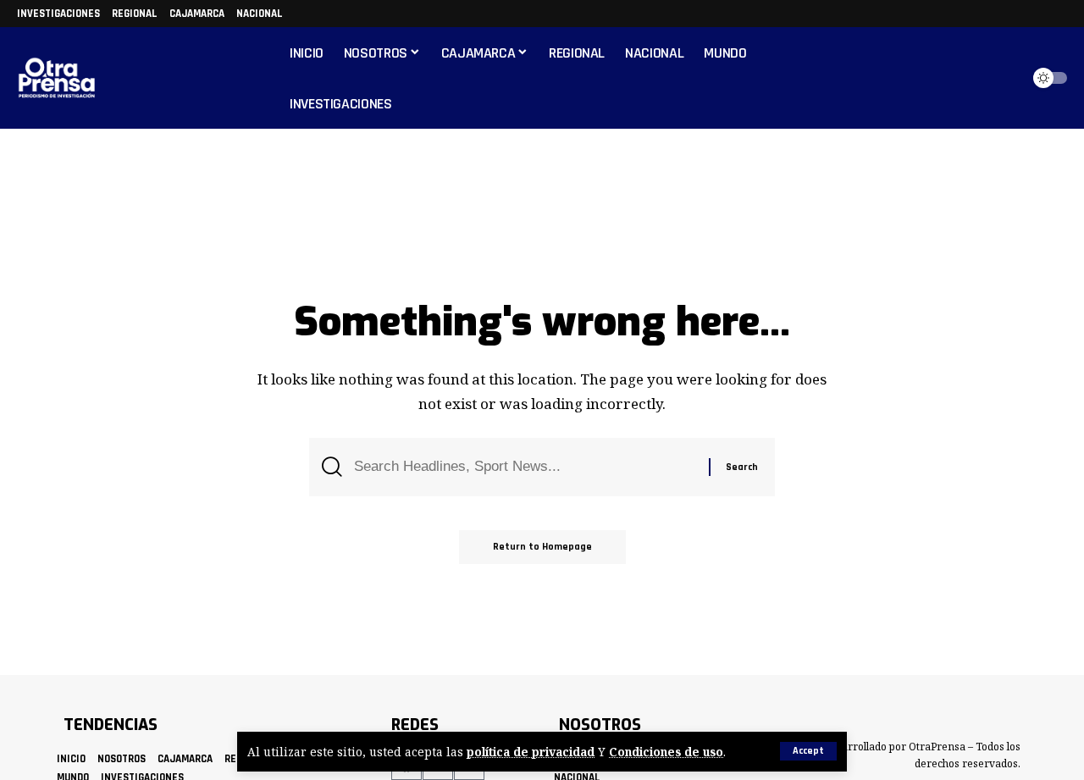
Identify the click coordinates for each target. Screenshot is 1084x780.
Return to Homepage (542, 546)
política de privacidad (531, 752)
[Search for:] (525, 467)
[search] (1002, 78)
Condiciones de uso (666, 752)
